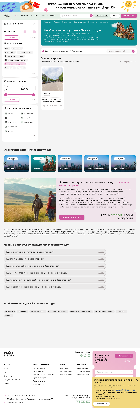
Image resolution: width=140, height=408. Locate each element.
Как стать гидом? (102, 15)
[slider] (6, 95)
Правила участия (83, 375)
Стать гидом (64, 368)
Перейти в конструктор (72, 217)
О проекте (44, 15)
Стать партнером (83, 368)
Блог (37, 15)
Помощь (53, 15)
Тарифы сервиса (39, 384)
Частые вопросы (39, 368)
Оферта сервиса (39, 371)
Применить (12, 37)
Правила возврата (40, 378)
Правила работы (66, 375)
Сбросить (32, 37)
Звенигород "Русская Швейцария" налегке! (51, 100)
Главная (16, 15)
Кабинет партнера (83, 371)
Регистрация (128, 16)
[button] (5, 163)
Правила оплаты (39, 381)
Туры (32, 15)
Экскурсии (24, 15)
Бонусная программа (12, 380)
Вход (115, 16)
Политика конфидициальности (44, 375)
